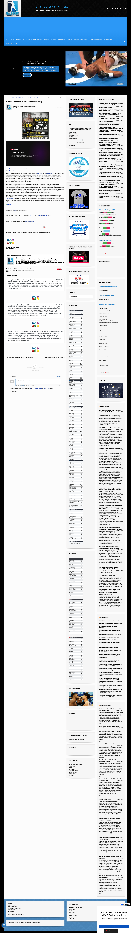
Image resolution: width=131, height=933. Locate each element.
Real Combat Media (29, 221)
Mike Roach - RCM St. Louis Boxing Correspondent (32, 97)
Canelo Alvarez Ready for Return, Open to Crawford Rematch (109, 727)
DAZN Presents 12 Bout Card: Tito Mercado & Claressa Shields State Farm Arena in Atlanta (111, 168)
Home (7, 97)
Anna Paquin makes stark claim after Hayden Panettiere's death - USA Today (110, 411)
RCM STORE (72, 766)
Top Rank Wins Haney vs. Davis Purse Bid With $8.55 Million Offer (110, 779)
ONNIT (70, 767)
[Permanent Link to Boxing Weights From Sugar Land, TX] (35, 320)
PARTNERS (11, 911)
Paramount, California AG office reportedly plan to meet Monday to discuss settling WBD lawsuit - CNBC (110, 507)
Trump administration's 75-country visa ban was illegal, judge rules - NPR (110, 468)
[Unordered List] (26, 385)
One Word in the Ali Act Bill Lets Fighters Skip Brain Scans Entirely (110, 709)
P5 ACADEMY (72, 769)
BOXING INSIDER (105, 705)
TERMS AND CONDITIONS (14, 908)
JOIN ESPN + (72, 773)
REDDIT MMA (104, 617)
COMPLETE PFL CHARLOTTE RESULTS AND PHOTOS (110, 196)
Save (59, 269)
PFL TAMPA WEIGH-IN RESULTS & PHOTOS (109, 118)
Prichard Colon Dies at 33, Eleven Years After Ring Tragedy (110, 173)
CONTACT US (11, 910)
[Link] (32, 385)
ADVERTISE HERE (73, 772)
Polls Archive (72, 145)
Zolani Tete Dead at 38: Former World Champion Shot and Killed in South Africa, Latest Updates (111, 104)
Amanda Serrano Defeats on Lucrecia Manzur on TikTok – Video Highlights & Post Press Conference (110, 115)
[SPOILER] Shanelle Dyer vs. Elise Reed (108, 647)
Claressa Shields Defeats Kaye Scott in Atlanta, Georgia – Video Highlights (110, 149)
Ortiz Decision (73, 138)
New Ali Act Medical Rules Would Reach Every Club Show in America (110, 760)
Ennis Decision (73, 133)
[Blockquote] (28, 385)
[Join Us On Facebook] (14, 210)
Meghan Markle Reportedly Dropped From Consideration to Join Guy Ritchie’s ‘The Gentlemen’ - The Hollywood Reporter (109, 591)
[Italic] (19, 385)
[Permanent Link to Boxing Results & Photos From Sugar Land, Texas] (35, 293)
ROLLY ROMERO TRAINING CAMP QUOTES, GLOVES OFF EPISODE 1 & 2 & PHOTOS (109, 181)
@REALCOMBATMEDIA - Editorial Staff (19, 256)
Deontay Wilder (9, 168)
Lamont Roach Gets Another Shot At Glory (109, 743)
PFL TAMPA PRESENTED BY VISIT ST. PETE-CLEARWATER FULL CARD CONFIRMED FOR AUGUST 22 (108, 186)
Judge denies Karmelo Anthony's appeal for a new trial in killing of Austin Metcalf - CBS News (110, 528)
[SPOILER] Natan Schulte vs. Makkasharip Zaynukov (109, 631)
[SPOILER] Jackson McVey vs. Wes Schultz (109, 645)
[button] (13, 69)
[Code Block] (30, 385)
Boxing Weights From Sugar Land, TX (108, 164)
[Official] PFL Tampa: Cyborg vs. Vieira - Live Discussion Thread (110, 651)
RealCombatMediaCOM (21, 210)
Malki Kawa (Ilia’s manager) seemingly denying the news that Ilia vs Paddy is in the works (110, 665)
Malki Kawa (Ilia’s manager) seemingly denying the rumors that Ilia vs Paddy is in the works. (110, 669)
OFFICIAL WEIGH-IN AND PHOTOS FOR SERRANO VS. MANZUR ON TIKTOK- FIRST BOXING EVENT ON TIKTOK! (109, 144)
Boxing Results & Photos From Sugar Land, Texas (109, 135)
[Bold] (17, 385)
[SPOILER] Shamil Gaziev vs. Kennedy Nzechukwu (108, 626)
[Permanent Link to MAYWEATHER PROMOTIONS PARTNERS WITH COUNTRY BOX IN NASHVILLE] (35, 345)
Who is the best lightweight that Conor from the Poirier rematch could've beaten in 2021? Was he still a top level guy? (110, 691)
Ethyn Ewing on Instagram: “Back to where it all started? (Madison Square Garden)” (110, 686)
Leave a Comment (60, 107)
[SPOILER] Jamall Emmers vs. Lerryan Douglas (110, 623)
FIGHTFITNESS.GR (73, 770)
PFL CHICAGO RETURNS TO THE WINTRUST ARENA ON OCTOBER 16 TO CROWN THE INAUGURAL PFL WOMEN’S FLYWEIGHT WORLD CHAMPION (111, 129)
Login (59, 376)
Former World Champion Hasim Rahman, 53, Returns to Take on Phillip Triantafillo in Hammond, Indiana (110, 192)
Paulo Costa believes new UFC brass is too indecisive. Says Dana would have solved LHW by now (110, 674)
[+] (36, 385)
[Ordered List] (24, 385)
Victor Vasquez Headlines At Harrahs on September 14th (20, 357)
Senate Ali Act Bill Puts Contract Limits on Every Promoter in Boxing (110, 838)
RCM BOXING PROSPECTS (15, 97)
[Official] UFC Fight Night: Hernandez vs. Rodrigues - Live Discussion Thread (109, 660)
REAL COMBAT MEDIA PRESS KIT (16, 914)
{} (33, 385)
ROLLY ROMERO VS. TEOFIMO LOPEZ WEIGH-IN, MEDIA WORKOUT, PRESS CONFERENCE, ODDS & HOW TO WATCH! (110, 123)
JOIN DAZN (71, 775)
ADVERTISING (11, 913)
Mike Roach (11, 170)
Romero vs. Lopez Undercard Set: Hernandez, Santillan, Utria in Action (110, 798)
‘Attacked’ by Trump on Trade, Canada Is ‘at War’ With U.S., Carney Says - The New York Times (111, 488)
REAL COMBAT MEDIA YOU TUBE (55, 227)
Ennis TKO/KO (73, 132)
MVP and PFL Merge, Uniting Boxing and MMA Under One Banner (110, 876)
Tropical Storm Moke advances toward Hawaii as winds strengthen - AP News (110, 449)
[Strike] (22, 385)
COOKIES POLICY (12, 906)
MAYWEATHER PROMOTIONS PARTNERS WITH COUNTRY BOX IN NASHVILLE (110, 177)
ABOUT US (11, 903)
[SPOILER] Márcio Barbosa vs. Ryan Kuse (109, 639)
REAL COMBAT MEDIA (51, 7)
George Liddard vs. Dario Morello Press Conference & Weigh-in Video (108, 139)
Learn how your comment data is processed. (41, 388)
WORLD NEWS (104, 406)
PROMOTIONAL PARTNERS (75, 764)
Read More (27, 76)
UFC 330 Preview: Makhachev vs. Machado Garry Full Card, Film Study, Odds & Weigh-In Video (110, 160)
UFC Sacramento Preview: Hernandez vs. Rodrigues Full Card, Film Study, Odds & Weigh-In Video (40, 61)
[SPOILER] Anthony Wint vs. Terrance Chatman (110, 621)
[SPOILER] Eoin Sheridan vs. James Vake (109, 637)
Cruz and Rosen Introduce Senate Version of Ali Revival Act (110, 857)
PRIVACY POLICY (12, 905)
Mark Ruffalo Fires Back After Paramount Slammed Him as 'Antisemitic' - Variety (109, 568)
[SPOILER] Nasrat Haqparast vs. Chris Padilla (110, 634)
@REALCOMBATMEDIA (44, 215)
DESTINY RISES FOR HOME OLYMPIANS (54, 357)
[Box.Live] (104, 252)
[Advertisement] (65, 27)
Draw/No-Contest (74, 135)
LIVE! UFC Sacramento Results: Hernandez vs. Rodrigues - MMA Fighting (110, 428)
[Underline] (21, 385)
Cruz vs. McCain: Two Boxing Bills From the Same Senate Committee (109, 819)
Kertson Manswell (19, 168)
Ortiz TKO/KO (73, 136)
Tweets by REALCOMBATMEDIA (76, 739)
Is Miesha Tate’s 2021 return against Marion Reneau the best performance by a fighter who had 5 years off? (110, 656)
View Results (80, 142)
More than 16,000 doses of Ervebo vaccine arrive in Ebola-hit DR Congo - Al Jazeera (109, 547)
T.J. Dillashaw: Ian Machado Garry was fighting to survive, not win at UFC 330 (110, 696)
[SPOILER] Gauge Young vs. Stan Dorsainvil (109, 642)
